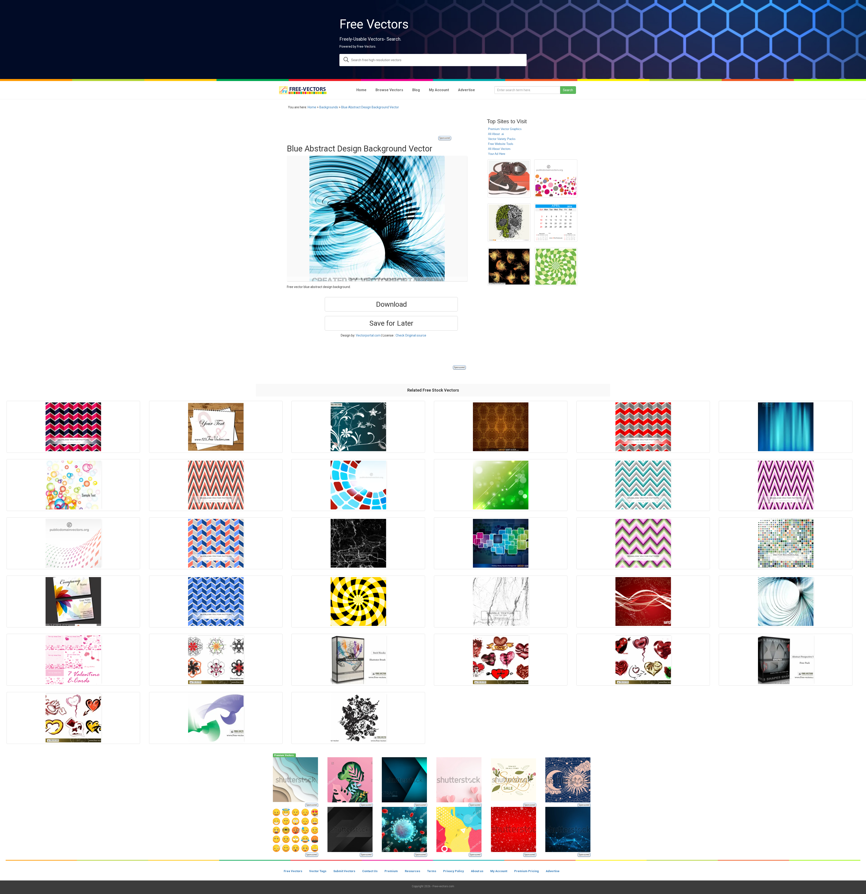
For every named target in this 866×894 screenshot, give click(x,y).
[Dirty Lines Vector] (509, 267)
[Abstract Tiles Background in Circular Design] (358, 485)
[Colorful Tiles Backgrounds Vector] (785, 543)
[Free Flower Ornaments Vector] (358, 427)
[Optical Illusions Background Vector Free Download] (555, 267)
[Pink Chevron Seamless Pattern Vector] (785, 485)
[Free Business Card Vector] (73, 601)
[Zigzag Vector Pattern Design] (216, 601)
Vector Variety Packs (502, 139)
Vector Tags (317, 871)
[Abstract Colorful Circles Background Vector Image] (555, 178)
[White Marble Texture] (500, 601)
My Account (498, 871)
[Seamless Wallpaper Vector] (500, 427)
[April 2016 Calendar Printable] (555, 222)
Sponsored (444, 138)
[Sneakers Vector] (509, 178)
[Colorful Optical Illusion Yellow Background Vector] (358, 601)
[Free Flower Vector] (358, 718)
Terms (431, 871)
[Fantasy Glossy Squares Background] (500, 543)
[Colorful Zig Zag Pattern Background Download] (643, 543)
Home (312, 107)
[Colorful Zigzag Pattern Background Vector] (216, 543)
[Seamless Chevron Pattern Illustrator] (216, 485)
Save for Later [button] (391, 323)
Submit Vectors (344, 871)
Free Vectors (293, 871)
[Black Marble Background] (358, 543)
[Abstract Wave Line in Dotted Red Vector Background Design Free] (643, 601)
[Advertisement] (369, 125)
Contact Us (370, 871)
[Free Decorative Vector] (216, 660)
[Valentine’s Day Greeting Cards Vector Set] (73, 660)
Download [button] (391, 304)
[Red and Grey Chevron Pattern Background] (643, 427)
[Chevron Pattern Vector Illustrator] (643, 485)
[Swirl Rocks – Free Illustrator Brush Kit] (358, 660)
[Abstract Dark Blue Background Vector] (785, 427)
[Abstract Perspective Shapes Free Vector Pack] (785, 660)
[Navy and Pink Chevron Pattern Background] (73, 427)
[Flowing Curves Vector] (216, 718)
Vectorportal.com (368, 335)
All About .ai (496, 134)
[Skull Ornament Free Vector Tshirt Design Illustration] (509, 222)
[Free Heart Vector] (500, 660)
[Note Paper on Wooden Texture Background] (216, 427)
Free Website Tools (500, 144)
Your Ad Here (496, 154)
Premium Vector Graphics (505, 129)
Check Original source (411, 335)
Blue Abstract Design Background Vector (370, 107)
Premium (391, 871)
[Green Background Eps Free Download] (500, 485)
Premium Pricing (526, 871)
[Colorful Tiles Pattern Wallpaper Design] (73, 543)
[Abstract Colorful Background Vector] (73, 485)
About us (477, 871)
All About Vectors (499, 149)
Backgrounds (328, 107)
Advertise (553, 871)
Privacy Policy (453, 871)
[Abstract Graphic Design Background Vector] (785, 601)
